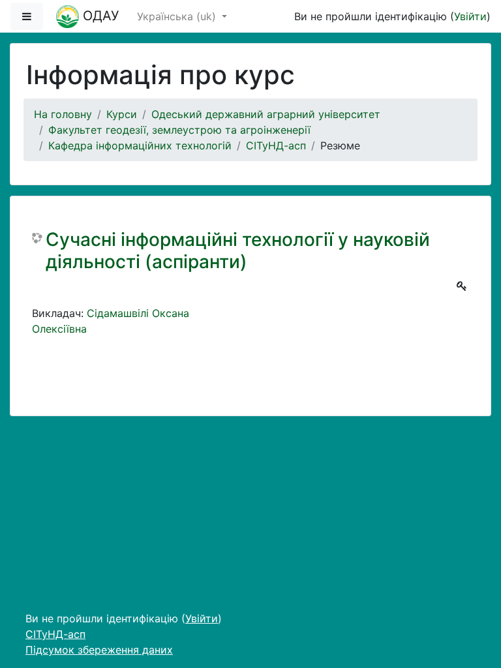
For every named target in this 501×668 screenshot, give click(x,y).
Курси (121, 114)
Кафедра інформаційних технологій (140, 145)
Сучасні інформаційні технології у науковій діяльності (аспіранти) (238, 251)
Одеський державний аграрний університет (265, 114)
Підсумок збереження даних (99, 649)
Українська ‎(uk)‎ (178, 16)
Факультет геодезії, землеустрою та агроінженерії (179, 129)
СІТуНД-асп (276, 145)
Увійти (470, 16)
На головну (63, 114)
